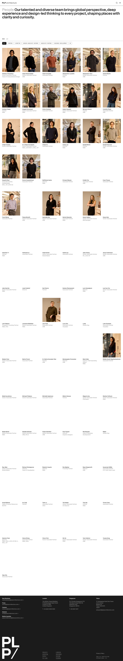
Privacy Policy (100, 653)
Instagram (58, 654)
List (7, 39)
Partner (10, 43)
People (44, 656)
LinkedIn (58, 652)
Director (17, 43)
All (4, 43)
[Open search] (117, 3)
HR (70, 43)
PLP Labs (44, 658)
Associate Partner (46, 43)
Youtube (58, 656)
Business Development (60, 43)
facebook (58, 658)
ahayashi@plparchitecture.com (105, 610)
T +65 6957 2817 (73, 609)
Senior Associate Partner (30, 43)
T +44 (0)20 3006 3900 (48, 609)
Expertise (45, 654)
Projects (44, 652)
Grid (3, 39)
